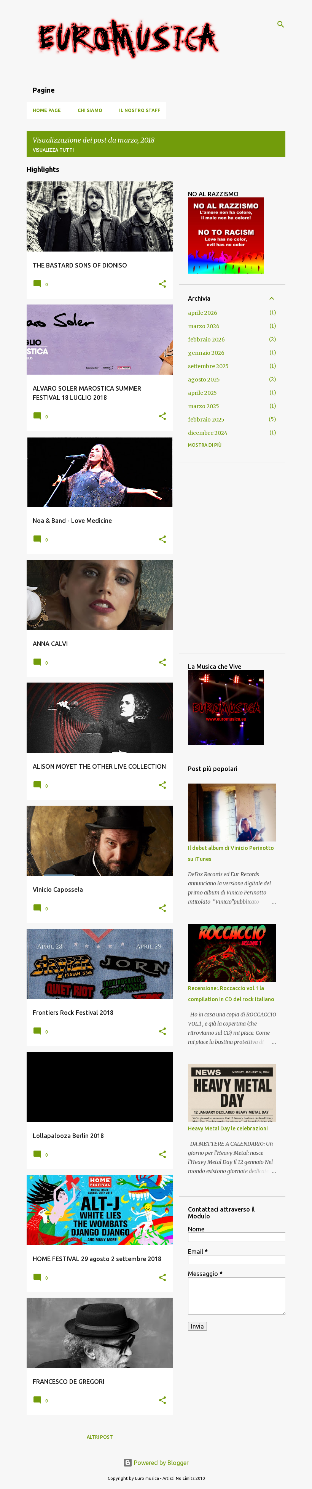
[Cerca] (280, 24)
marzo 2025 (203, 406)
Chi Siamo (90, 110)
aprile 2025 (202, 392)
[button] (162, 284)
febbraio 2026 (206, 339)
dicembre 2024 (208, 433)
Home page (47, 110)
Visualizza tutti (53, 149)
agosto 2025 (204, 379)
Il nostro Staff (139, 110)
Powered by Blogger (160, 1462)
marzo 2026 (204, 326)
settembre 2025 (208, 366)
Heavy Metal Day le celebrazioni (228, 1128)
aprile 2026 (202, 312)
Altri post (100, 1437)
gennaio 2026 (206, 352)
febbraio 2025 (206, 419)
